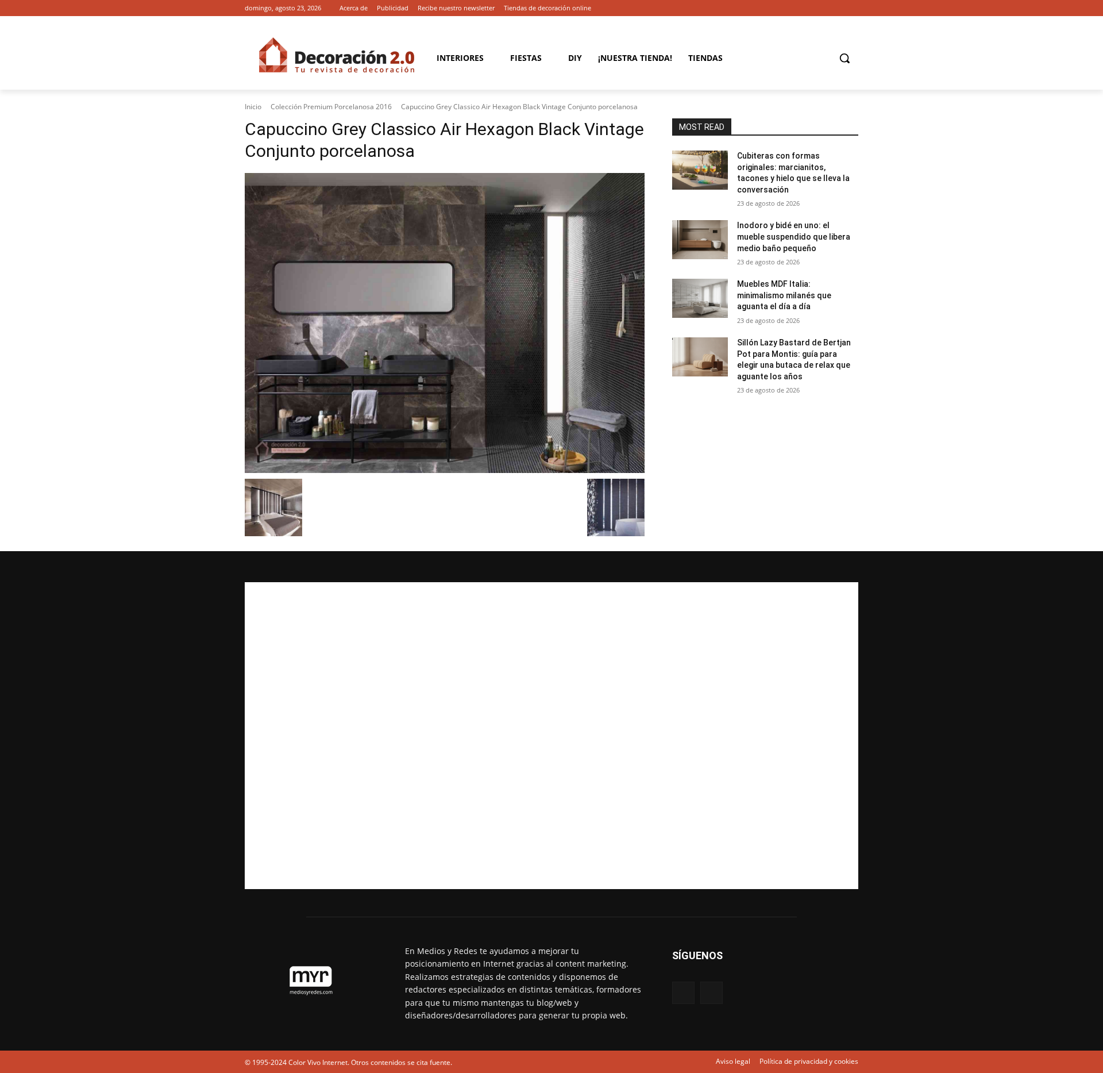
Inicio (253, 106)
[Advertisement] (551, 735)
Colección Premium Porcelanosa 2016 (331, 106)
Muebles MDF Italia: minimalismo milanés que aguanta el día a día (784, 295)
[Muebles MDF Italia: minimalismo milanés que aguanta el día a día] (700, 298)
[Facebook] (835, 8)
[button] (844, 58)
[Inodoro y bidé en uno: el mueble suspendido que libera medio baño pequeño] (700, 239)
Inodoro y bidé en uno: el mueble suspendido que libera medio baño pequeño (793, 236)
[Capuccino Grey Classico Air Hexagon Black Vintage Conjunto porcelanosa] (445, 323)
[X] (851, 8)
